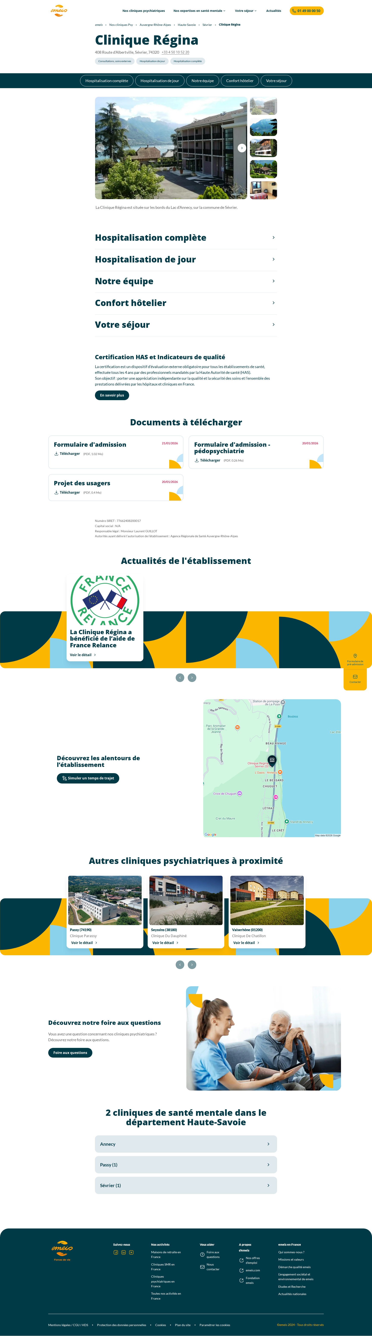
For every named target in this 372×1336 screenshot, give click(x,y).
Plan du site (183, 1325)
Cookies (160, 1325)
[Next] (242, 148)
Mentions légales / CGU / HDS (68, 1325)
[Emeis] (59, 11)
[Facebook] (115, 1252)
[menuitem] (143, 11)
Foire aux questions (70, 1052)
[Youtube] (131, 1252)
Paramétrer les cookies (215, 1325)
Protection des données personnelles (121, 1325)
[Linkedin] (123, 1252)
